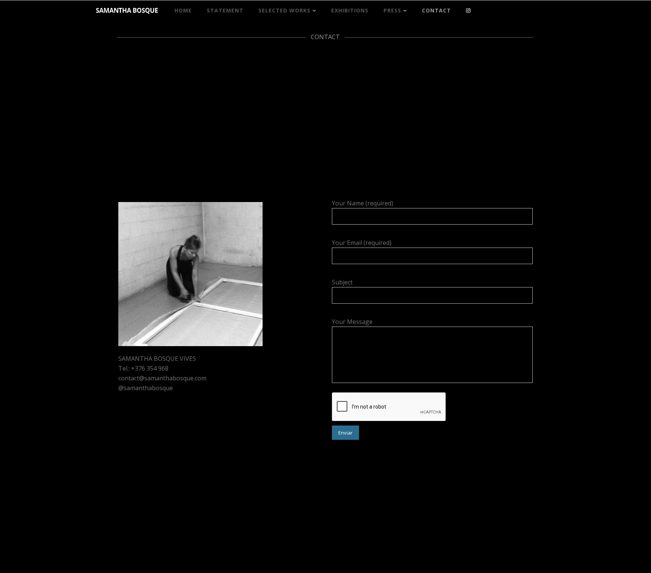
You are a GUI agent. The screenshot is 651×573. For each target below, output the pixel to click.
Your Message (352, 322)
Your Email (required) (361, 243)
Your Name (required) (362, 203)
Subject (342, 282)
